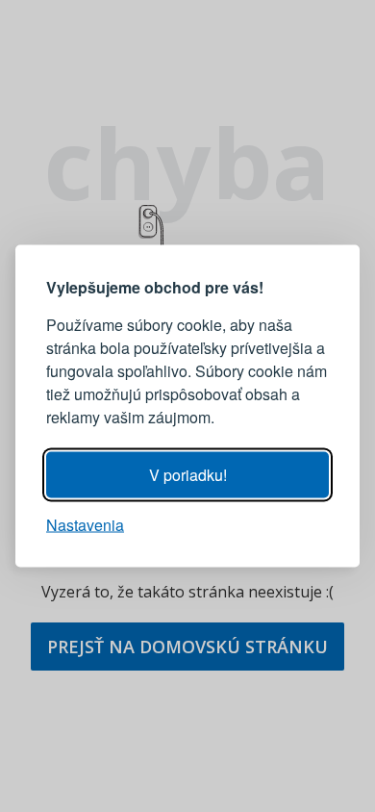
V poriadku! (188, 475)
